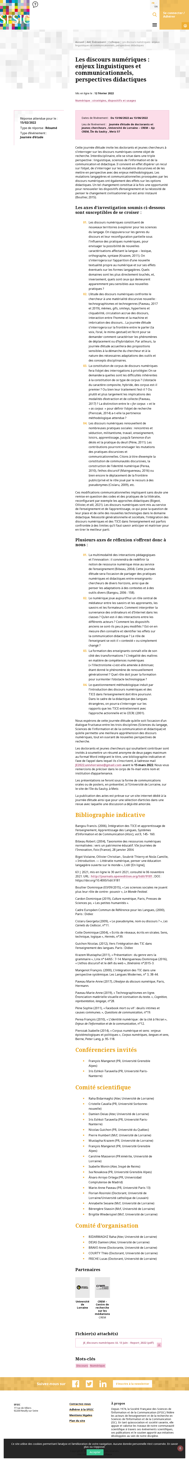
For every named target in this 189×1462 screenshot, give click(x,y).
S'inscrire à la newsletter (132, 1383)
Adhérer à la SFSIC (81, 1409)
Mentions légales (80, 1415)
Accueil (79, 42)
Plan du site (77, 1420)
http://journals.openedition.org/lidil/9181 (121, 876)
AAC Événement (96, 42)
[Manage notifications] (180, 1448)
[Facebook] (75, 1384)
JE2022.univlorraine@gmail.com (98, 765)
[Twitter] (89, 1384)
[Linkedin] (103, 1384)
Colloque (114, 42)
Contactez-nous (80, 1404)
